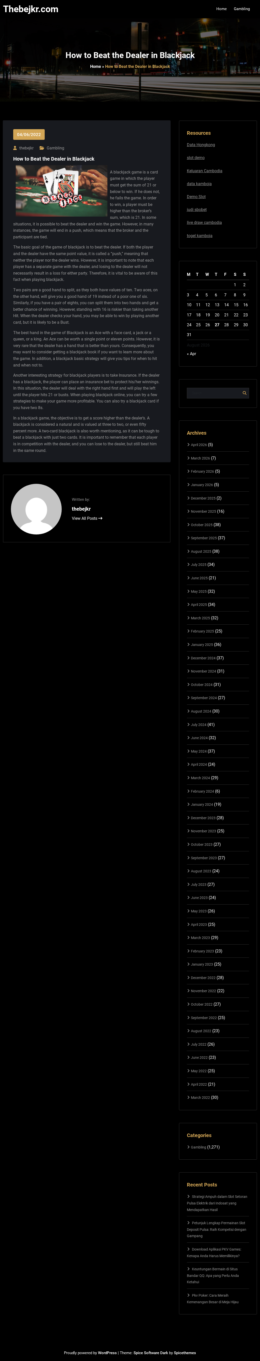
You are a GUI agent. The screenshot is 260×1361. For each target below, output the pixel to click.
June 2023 (199, 898)
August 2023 (201, 871)
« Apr (191, 353)
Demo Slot (196, 196)
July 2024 (198, 725)
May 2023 (199, 911)
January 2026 (202, 485)
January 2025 (202, 645)
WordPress (107, 1353)
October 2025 (202, 525)
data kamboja (199, 183)
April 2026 (199, 445)
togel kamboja (200, 235)
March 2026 (200, 458)
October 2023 (202, 844)
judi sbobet (197, 209)
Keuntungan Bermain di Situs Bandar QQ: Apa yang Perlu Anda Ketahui (213, 1275)
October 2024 (202, 685)
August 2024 (201, 711)
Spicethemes (185, 1353)
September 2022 (204, 1018)
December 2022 (203, 978)
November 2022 (203, 991)
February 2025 (202, 631)
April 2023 (199, 925)
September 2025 (204, 538)
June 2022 (199, 1058)
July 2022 (198, 1044)
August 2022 (201, 1031)
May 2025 (199, 591)
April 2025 (199, 605)
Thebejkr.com (30, 9)
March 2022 (200, 1098)
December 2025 (203, 498)
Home (95, 66)
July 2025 (198, 565)
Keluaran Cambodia (204, 170)
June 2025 (199, 578)
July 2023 (198, 885)
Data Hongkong (201, 144)
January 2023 (202, 964)
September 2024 (204, 698)
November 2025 (203, 511)
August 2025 (201, 551)
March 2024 (200, 778)
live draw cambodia (204, 222)
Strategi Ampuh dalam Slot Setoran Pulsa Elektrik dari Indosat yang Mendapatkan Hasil (217, 1203)
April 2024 (199, 764)
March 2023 (200, 938)
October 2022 (202, 1004)
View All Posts (85, 518)
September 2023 (204, 858)
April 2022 (199, 1084)
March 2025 (200, 618)
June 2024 (199, 738)
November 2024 (203, 671)
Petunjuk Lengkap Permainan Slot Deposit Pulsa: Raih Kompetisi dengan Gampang (216, 1229)
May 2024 (199, 751)
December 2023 (203, 818)
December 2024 (203, 658)
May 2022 (199, 1071)
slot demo (196, 157)
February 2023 (202, 951)
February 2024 (202, 791)
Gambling (55, 148)
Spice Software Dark (151, 1353)
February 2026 (202, 471)
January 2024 (202, 804)
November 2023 (203, 831)
